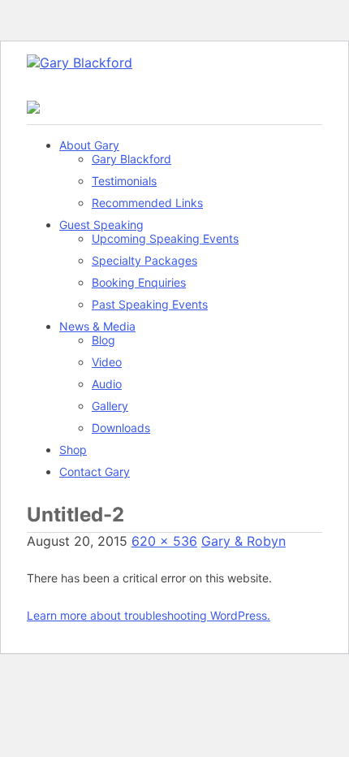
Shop (73, 449)
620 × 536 (164, 541)
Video (107, 362)
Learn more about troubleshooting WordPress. (148, 615)
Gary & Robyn (243, 541)
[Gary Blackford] (79, 62)
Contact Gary (94, 471)
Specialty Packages (144, 260)
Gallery (110, 406)
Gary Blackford (131, 159)
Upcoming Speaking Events (165, 238)
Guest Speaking (101, 224)
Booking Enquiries (139, 282)
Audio (107, 384)
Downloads (121, 428)
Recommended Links (147, 203)
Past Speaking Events (150, 304)
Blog (103, 340)
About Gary (89, 145)
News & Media (97, 326)
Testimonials (124, 181)
